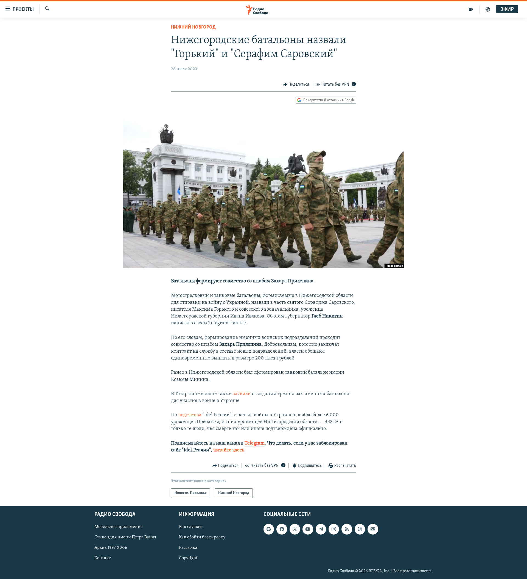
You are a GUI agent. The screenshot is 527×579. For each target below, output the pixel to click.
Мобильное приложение (118, 527)
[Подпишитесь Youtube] (307, 529)
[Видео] (471, 9)
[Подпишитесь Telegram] (321, 529)
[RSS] (346, 529)
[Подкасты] (360, 529)
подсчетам (189, 415)
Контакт (102, 558)
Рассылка (188, 548)
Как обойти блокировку (202, 537)
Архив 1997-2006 (110, 548)
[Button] (296, 84)
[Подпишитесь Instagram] (334, 529)
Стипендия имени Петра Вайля (125, 537)
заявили (242, 394)
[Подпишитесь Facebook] (281, 529)
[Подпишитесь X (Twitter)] (295, 529)
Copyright (188, 558)
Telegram (255, 443)
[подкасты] (488, 9)
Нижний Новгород (193, 27)
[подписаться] (373, 529)
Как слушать (191, 527)
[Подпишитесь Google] (269, 529)
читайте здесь (228, 450)
